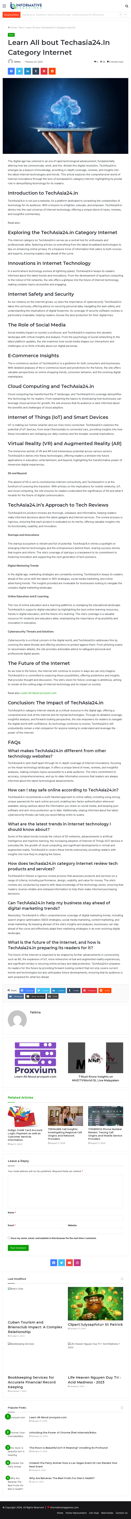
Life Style (94, 1512)
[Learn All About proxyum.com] (17, 1422)
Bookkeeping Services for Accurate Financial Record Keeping (32, 1382)
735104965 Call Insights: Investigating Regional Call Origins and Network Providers (65, 1134)
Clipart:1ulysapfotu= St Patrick (95, 1324)
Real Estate (107, 1512)
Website (72, 1225)
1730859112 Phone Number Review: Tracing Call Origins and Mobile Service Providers (105, 1134)
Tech (21, 27)
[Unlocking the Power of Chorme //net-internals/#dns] (17, 1437)
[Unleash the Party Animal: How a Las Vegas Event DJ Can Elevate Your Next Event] (17, 1467)
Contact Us (122, 1512)
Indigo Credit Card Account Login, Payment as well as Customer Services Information (25, 1135)
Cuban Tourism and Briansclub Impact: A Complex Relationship (35, 1327)
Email (12, 1225)
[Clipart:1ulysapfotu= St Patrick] (95, 1304)
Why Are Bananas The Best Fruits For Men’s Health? (62, 1478)
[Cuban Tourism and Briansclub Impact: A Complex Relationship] (35, 1302)
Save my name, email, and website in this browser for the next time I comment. (54, 1238)
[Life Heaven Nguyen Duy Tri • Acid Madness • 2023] (95, 1357)
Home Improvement (76, 1512)
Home (13, 27)
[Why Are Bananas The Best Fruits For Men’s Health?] (17, 1483)
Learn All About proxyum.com (38, 693)
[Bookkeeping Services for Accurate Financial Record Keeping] (35, 1357)
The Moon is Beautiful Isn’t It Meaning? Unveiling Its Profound (68, 1447)
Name (12, 1212)
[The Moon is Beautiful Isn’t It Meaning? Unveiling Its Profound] (17, 1452)
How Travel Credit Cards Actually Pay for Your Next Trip (51, 14)
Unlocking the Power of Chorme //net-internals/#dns (62, 1432)
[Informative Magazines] (26, 5)
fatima (17, 61)
